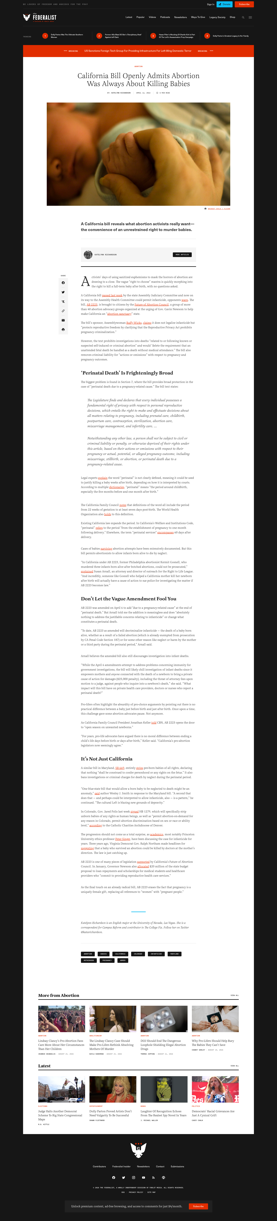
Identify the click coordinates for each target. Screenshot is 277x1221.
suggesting (87, 848)
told (153, 722)
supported (143, 862)
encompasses (165, 532)
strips (139, 768)
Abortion (88, 954)
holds (107, 514)
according (95, 825)
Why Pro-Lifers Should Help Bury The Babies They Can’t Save (213, 1043)
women (122, 960)
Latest (44, 1066)
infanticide (156, 954)
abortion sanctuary (119, 314)
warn (184, 300)
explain (102, 478)
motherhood (89, 960)
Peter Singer (122, 839)
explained (87, 571)
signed (135, 811)
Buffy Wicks (134, 323)
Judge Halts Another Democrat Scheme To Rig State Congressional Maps (60, 1115)
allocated (143, 866)
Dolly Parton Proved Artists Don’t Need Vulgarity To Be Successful (110, 1113)
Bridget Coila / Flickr (219, 209)
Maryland (175, 954)
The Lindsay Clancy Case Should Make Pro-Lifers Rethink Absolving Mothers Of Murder (111, 1045)
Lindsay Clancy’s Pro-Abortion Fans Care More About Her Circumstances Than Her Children (61, 1045)
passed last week (112, 295)
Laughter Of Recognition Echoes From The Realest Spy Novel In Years (163, 1113)
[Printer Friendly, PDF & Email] (63, 329)
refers (99, 528)
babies (104, 954)
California (120, 954)
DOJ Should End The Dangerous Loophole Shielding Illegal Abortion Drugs (163, 1045)
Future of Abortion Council (152, 304)
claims (147, 323)
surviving (106, 548)
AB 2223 (92, 304)
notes (122, 505)
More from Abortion (58, 995)
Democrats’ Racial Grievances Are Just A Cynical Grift (213, 1113)
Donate (226, 4)
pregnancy (107, 960)
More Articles (182, 254)
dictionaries (116, 487)
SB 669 (119, 768)
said (97, 793)
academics (156, 834)
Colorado (138, 954)
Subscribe (244, 4)
